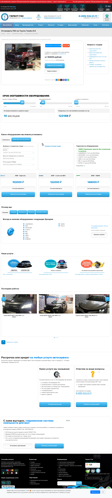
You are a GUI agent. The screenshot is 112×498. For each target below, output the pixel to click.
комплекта (62, 54)
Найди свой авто (35, 465)
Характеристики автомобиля (21, 139)
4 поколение (62, 469)
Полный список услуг (55, 404)
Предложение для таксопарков (39, 480)
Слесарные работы (35, 471)
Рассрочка (33, 469)
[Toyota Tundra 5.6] (23, 57)
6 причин (13, 212)
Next (38, 57)
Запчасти (51, 25)
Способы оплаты (42, 212)
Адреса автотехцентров (64, 476)
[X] (61, 80)
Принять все (95, 492)
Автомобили (7, 25)
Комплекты (6, 140)
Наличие (5, 212)
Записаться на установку (18, 194)
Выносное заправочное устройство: (13, 156)
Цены (17, 25)
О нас (95, 25)
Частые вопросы (62, 472)
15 (22, 102)
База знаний (72, 25)
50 (43, 102)
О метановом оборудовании (66, 464)
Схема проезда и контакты (52, 18)
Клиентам (85, 25)
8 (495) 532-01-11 (88, 16)
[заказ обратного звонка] (107, 17)
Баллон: (5, 150)
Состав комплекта (18, 188)
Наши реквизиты (35, 484)
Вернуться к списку (12, 342)
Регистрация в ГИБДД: (9, 162)
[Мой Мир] (57, 80)
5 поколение (62, 471)
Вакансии (33, 482)
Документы (22, 212)
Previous (7, 57)
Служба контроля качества (37, 472)
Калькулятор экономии (36, 467)
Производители (28, 25)
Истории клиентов (35, 464)
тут (84, 166)
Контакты (105, 25)
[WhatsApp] (68, 80)
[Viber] (63, 80)
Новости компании (63, 474)
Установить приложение (17, 445)
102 (76, 102)
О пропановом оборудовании (66, 462)
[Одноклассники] (59, 80)
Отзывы (61, 25)
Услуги (41, 25)
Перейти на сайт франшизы (93, 478)
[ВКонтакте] (66, 80)
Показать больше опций (53, 146)
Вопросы (31, 212)
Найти (79, 483)
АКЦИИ (32, 474)
